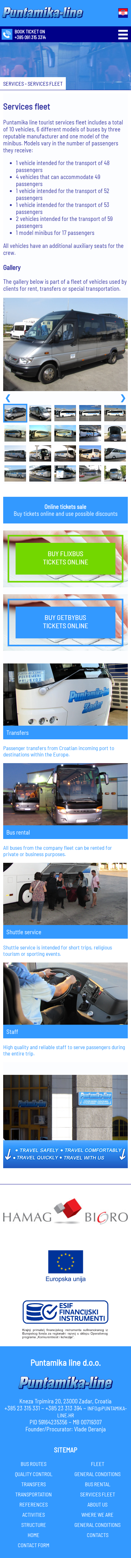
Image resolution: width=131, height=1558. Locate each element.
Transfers (33, 1484)
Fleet (97, 1464)
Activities (33, 1514)
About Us (97, 1504)
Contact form (33, 1545)
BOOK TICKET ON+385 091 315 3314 (30, 34)
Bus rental (97, 1484)
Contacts (97, 1535)
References (33, 1504)
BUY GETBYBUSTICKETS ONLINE (65, 621)
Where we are (97, 1514)
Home (33, 1535)
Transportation (33, 1494)
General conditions (97, 1474)
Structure (33, 1524)
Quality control (33, 1474)
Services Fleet (97, 1494)
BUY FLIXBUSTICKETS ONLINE (65, 557)
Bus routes (33, 1464)
